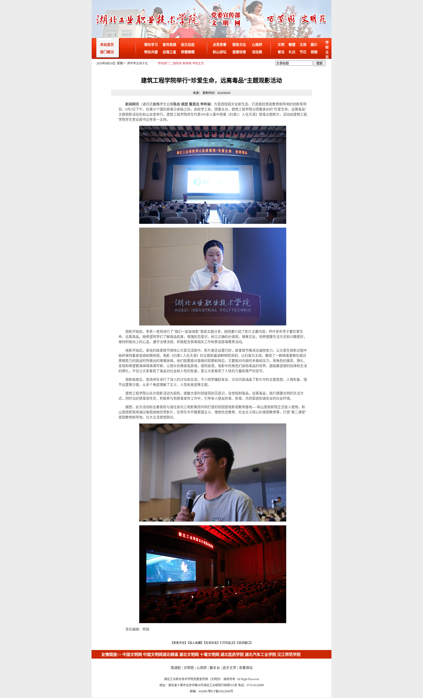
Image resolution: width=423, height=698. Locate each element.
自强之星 (169, 52)
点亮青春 (219, 45)
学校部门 (163, 63)
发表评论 (179, 643)
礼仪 (292, 52)
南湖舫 (176, 668)
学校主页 (198, 63)
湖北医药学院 (232, 654)
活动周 (257, 52)
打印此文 (228, 643)
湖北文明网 (189, 654)
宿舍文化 (239, 45)
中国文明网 (132, 654)
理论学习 (151, 45)
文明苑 (189, 668)
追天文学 (229, 668)
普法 (281, 52)
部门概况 (107, 52)
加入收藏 (195, 643)
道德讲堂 (239, 52)
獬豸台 (215, 668)
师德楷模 (188, 52)
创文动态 (188, 45)
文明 (281, 45)
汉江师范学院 (289, 654)
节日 (303, 52)
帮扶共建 (151, 52)
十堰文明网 (209, 654)
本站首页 (107, 45)
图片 (314, 45)
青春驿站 (246, 668)
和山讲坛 (219, 52)
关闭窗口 (244, 643)
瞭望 (292, 45)
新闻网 (187, 63)
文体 (303, 45)
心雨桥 (257, 45)
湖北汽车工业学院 (260, 654)
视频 (314, 52)
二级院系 (176, 63)
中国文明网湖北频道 (160, 654)
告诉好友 (211, 643)
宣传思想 (169, 45)
